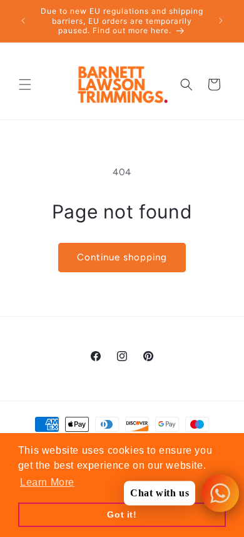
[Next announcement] (221, 20)
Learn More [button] (47, 482)
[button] (25, 84)
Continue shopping (122, 257)
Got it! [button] (121, 514)
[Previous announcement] (23, 20)
